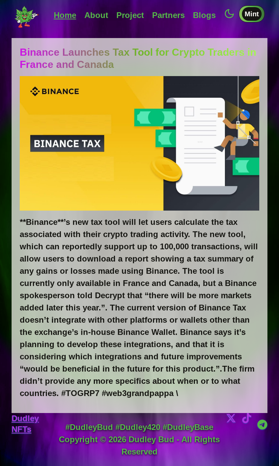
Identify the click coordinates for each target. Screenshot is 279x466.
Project (130, 15)
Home (65, 15)
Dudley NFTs (25, 424)
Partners (168, 15)
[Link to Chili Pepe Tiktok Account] (247, 435)
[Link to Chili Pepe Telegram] (262, 424)
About (96, 15)
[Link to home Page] (26, 15)
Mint (252, 14)
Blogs (204, 15)
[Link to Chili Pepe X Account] (231, 435)
